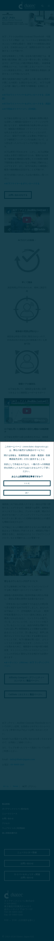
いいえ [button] (27, 483)
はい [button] (27, 493)
